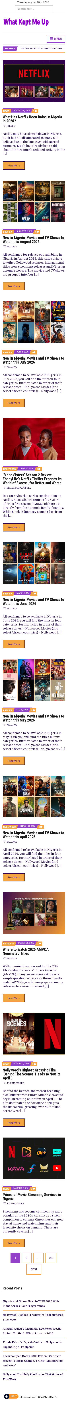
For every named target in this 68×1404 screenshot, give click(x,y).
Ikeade (11, 126)
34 (51, 1258)
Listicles (8, 943)
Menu (57, 39)
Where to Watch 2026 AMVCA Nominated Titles (26, 951)
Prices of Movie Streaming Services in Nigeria (32, 1196)
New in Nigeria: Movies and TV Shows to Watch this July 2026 (33, 360)
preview (7, 232)
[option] (43, 49)
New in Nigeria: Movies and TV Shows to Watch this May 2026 (33, 718)
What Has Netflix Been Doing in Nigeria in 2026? (32, 119)
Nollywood (9, 469)
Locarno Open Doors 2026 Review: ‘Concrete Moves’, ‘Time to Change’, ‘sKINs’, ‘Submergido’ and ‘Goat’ (33, 1361)
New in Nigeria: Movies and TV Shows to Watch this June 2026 (33, 601)
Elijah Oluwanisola (19, 488)
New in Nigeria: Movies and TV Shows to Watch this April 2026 (33, 835)
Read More (14, 165)
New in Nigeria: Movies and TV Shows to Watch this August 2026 (33, 239)
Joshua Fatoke (15, 1083)
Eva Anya (12, 247)
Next (33, 1269)
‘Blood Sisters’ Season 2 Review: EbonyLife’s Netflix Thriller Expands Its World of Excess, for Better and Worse (32, 479)
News (6, 111)
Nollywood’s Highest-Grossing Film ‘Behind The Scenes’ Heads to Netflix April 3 (31, 1074)
